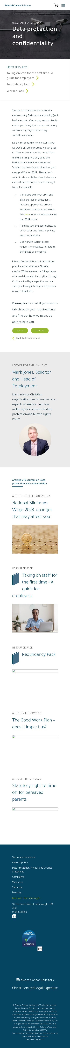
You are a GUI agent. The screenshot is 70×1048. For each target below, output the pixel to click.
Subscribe (17, 887)
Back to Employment (28, 338)
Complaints (18, 877)
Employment (36, 23)
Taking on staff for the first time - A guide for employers (30, 76)
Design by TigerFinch (35, 1040)
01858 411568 (19, 912)
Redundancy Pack (19, 84)
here (27, 215)
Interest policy (20, 863)
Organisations (20, 23)
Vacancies (17, 882)
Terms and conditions (23, 858)
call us (20, 331)
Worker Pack (15, 91)
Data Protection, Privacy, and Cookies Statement (32, 870)
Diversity (16, 893)
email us (40, 331)
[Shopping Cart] (56, 5)
